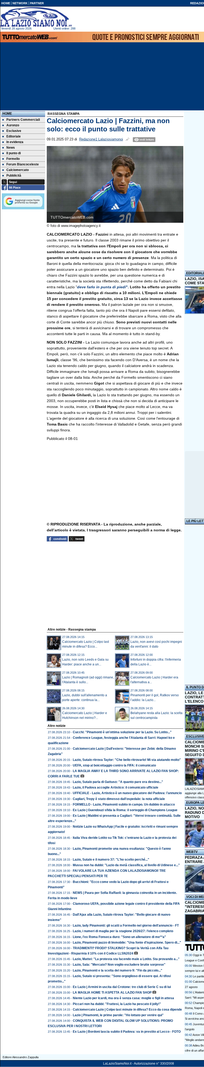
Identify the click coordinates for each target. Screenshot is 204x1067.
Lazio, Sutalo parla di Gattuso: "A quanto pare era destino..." (118, 782)
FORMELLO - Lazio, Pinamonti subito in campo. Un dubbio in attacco (124, 804)
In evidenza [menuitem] (14, 142)
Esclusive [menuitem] (13, 131)
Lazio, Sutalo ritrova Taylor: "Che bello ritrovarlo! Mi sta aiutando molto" (127, 760)
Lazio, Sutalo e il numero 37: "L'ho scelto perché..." (111, 859)
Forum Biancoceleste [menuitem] (22, 164)
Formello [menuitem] (13, 159)
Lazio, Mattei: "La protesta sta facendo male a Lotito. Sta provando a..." (126, 959)
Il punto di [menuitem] (13, 153)
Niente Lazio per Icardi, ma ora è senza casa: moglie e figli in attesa (123, 998)
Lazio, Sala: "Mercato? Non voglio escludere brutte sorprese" (119, 964)
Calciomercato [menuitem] (17, 170)
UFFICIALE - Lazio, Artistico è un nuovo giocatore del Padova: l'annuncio (127, 793)
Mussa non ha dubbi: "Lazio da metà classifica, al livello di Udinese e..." (126, 865)
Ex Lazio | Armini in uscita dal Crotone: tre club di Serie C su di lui (122, 987)
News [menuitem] (10, 147)
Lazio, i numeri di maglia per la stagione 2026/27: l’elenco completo (123, 931)
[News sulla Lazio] (36, 17)
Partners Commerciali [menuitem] (23, 120)
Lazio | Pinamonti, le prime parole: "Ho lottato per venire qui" (118, 1015)
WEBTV (192, 852)
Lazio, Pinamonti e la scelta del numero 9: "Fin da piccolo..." (117, 970)
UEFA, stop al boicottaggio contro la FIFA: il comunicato (114, 765)
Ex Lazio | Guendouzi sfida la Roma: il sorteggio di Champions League (125, 810)
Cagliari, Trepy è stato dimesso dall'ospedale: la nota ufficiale (119, 799)
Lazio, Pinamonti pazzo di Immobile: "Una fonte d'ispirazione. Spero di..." (127, 942)
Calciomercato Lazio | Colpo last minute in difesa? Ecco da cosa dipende (127, 1009)
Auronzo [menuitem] (12, 125)
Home (7, 113)
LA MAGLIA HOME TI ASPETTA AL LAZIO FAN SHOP (112, 992)
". (103, 287)
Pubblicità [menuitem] (13, 175)
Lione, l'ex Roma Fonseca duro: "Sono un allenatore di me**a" (119, 937)
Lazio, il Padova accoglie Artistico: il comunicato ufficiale (115, 787)
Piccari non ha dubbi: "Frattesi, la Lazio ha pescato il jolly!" (117, 1004)
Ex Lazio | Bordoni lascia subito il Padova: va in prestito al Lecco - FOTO (127, 1031)
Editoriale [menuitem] (13, 136)
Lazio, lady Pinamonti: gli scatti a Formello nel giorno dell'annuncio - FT (126, 925)
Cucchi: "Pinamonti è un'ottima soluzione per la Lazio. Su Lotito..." (122, 732)
